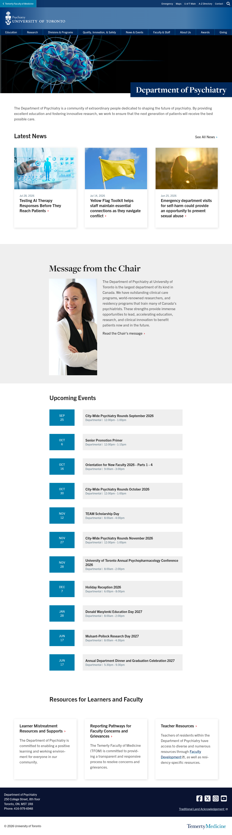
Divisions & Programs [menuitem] (60, 32)
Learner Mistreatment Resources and (42, 728)
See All (205, 136)
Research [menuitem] (32, 32)
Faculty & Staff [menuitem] (161, 32)
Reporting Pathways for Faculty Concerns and (110, 730)
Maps (178, 3)
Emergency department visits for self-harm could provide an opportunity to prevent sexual (186, 208)
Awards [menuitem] (205, 32)
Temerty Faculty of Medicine (19, 3)
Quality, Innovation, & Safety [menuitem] (99, 32)
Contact (219, 3)
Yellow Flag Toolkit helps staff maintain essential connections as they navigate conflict (115, 208)
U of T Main (190, 3)
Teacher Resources (178, 725)
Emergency (167, 3)
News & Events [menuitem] (134, 32)
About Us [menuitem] (185, 32)
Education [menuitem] (11, 32)
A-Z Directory (205, 3)
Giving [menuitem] (223, 32)
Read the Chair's (123, 333)
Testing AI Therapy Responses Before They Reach (40, 205)
